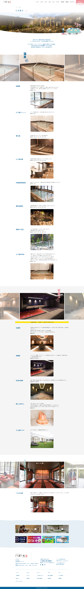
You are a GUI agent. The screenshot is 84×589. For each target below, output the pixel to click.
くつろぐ (37, 1)
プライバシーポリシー (19, 581)
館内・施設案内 (50, 575)
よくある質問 (61, 575)
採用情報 (60, 578)
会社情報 (49, 578)
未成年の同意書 (39, 578)
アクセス (72, 1)
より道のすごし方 (40, 575)
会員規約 (27, 578)
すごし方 (57, 1)
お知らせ (17, 578)
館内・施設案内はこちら (26, 529)
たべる (53, 1)
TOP (16, 7)
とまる (49, 1)
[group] (20, 539)
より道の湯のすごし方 (54, 529)
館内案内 (67, 1)
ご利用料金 (62, 1)
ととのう (41, 1)
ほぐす (46, 1)
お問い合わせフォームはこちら (61, 560)
